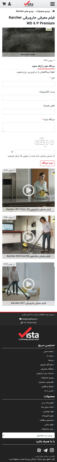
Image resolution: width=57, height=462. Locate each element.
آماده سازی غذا (47, 407)
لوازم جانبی (49, 424)
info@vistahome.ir (30, 319)
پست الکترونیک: (47, 92)
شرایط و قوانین (47, 386)
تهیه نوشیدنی (48, 411)
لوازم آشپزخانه (47, 415)
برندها (50, 360)
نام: (52, 78)
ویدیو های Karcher (24, 11)
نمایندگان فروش (46, 364)
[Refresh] (12, 152)
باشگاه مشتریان (47, 369)
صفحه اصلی (48, 351)
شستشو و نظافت (46, 420)
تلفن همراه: (49, 106)
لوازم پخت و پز (47, 402)
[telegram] (45, 450)
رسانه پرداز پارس (41, 456)
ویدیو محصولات (43, 11)
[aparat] (39, 450)
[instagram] (52, 450)
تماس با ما (49, 390)
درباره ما (50, 355)
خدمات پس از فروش (44, 373)
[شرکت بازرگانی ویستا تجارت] (28, 4)
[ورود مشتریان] (9, 4)
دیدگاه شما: (48, 120)
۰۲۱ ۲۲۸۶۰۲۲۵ (29, 322)
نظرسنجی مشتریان (46, 382)
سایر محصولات (47, 429)
